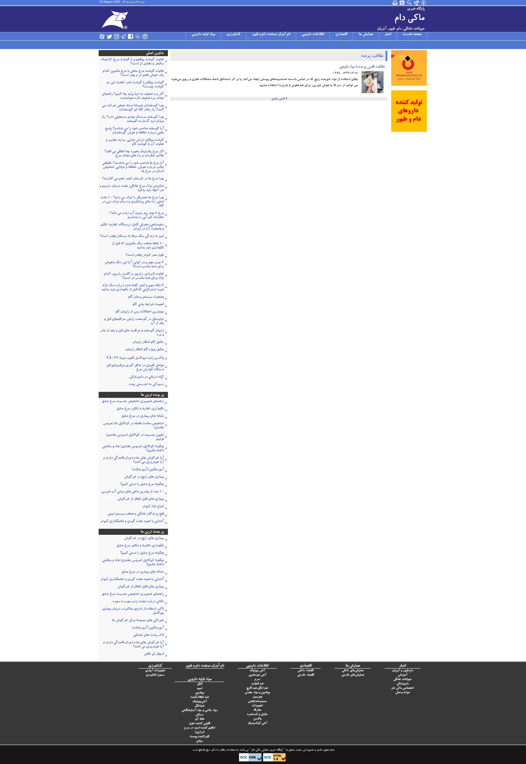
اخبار (387, 34)
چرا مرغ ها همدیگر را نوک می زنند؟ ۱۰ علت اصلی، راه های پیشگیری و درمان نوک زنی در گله (132, 202)
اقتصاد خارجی (305, 675)
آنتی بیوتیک (257, 671)
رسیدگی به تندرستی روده (146, 385)
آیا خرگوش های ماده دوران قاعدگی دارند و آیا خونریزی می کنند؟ (133, 460)
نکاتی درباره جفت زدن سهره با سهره (138, 602)
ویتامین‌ (199, 693)
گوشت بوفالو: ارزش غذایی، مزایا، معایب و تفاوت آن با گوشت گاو (134, 142)
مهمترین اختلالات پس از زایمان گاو (139, 312)
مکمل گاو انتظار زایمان (148, 342)
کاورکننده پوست (200, 737)
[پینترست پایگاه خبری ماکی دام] (145, 36)
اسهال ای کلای (154, 654)
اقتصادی (341, 34)
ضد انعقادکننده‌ (199, 697)
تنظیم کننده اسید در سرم (199, 728)
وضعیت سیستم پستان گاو (146, 297)
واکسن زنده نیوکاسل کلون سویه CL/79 (135, 358)
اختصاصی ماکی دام (402, 688)
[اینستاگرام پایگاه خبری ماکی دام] (116, 36)
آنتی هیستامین (257, 675)
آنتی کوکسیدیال (257, 723)
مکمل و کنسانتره (257, 714)
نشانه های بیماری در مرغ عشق (142, 416)
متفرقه (257, 710)
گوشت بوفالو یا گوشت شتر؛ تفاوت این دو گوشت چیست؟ (135, 85)
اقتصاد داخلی (305, 671)
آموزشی (402, 675)
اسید (199, 688)
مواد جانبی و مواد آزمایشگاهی (199, 710)
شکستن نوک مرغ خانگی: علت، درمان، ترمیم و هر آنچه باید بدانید (131, 188)
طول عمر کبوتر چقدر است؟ (144, 255)
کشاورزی (234, 34)
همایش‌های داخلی (353, 671)
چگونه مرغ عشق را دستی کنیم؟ (142, 484)
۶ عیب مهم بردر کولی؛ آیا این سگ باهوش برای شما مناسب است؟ (134, 265)
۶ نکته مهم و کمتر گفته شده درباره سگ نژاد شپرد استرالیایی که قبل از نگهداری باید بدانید (132, 288)
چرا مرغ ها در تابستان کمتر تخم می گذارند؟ (133, 179)
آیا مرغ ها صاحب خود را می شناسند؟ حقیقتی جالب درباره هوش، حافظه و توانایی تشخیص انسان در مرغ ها (133, 167)
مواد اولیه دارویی (203, 34)
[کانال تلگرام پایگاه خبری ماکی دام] (123, 36)
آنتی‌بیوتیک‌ (199, 701)
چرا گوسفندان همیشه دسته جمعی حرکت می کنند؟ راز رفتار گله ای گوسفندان (133, 108)
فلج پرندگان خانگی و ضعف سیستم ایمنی (135, 514)
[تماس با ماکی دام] (416, 2)
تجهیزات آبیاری (155, 671)
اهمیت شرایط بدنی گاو (148, 305)
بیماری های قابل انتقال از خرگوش (140, 499)
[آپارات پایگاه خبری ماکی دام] (102, 36)
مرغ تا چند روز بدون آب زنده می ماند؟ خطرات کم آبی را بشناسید (137, 215)
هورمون (257, 697)
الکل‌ (199, 684)
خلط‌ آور (200, 719)
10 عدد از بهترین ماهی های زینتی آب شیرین (132, 492)
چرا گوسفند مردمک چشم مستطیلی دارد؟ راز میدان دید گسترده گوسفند (132, 119)
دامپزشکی (402, 684)
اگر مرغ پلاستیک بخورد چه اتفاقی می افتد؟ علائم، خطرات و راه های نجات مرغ (134, 154)
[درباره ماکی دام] (424, 2)
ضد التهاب (257, 684)
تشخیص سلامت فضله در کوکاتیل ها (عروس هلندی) (133, 426)
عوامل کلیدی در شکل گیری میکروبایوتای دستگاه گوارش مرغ (135, 368)
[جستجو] (409, 2)
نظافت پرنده (372, 56)
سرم (257, 679)
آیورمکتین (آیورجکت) (148, 470)
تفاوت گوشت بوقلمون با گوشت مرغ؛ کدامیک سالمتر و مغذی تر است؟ (132, 62)
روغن (199, 741)
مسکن (199, 715)
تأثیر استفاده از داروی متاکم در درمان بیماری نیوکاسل (133, 611)
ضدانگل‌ (199, 706)
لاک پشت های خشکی (148, 635)
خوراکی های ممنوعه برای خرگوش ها (138, 621)
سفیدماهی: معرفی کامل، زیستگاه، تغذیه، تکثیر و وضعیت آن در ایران (132, 227)
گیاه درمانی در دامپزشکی (146, 377)
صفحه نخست (412, 34)
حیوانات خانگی (402, 679)
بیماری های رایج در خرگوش (144, 477)
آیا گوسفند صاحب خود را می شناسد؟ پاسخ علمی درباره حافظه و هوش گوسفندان (134, 131)
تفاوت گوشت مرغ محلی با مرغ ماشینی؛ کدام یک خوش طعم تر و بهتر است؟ (133, 73)
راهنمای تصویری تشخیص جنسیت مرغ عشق (133, 402)
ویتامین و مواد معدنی (257, 692)
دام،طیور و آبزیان (402, 671)
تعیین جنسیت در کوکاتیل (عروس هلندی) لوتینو (135, 437)
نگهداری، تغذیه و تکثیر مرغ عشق (140, 409)
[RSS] (402, 2)
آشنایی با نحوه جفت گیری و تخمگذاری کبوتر (132, 521)
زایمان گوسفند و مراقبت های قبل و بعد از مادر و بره (132, 333)
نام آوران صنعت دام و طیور (271, 34)
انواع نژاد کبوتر (153, 507)
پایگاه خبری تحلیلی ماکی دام (267, 750)
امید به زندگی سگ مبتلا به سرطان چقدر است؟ (132, 236)
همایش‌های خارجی (352, 675)
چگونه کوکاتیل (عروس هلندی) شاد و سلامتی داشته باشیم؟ (133, 449)
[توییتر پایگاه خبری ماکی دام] (109, 36)
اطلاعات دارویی (313, 34)
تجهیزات (257, 706)
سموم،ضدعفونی (257, 701)
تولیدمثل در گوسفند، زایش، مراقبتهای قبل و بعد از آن (134, 321)
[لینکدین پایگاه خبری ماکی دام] (138, 36)
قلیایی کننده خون (199, 723)
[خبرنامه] (395, 2)
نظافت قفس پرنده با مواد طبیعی (362, 67)
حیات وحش (402, 692)
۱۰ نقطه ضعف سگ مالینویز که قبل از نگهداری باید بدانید (138, 246)
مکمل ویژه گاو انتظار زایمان (144, 350)
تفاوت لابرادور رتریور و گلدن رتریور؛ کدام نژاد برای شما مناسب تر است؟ (134, 276)
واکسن (257, 719)
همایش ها (366, 34)
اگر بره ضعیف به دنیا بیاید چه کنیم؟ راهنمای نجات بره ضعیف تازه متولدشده (133, 96)
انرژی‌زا (199, 732)
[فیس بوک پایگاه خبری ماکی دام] (130, 36)
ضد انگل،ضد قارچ (257, 688)
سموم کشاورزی (155, 675)
